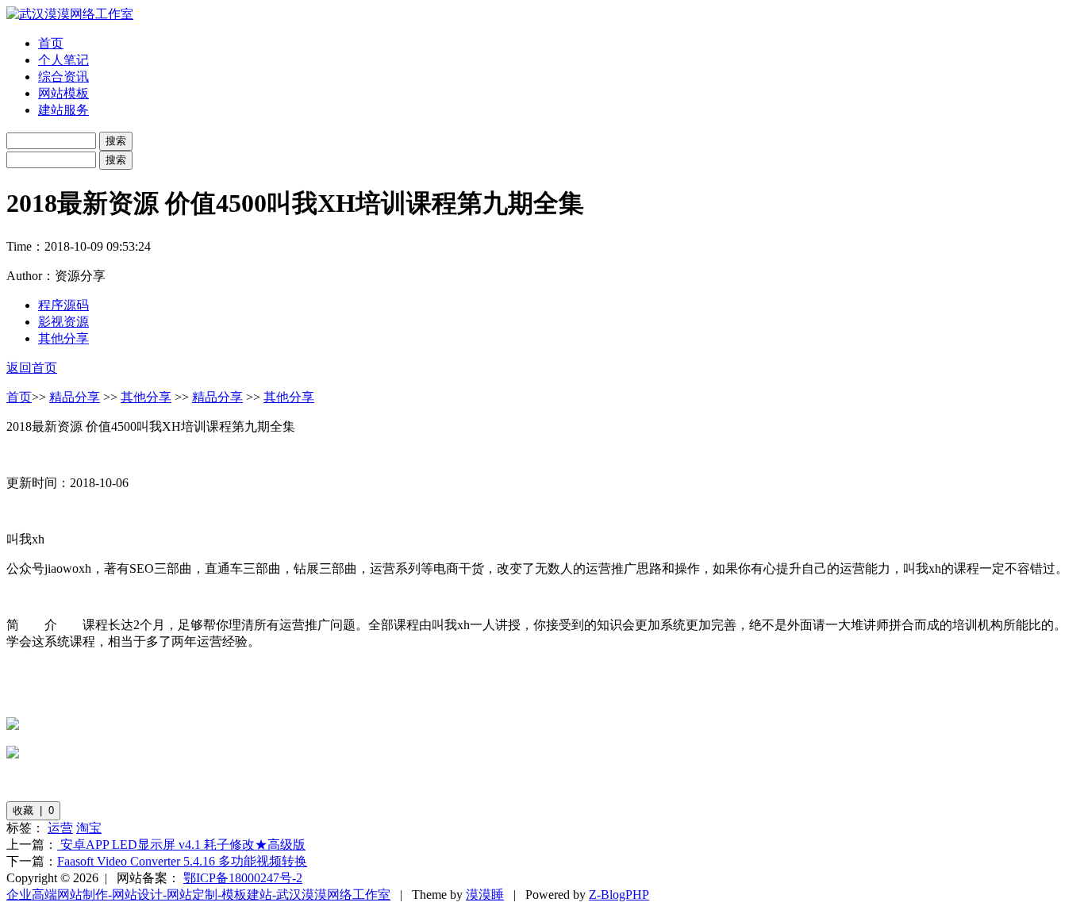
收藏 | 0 (33, 810)
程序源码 (63, 305)
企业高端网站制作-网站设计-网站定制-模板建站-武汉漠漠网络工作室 (198, 894)
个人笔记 (63, 60)
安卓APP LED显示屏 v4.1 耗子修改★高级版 (181, 844)
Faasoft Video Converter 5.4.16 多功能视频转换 (182, 861)
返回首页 (31, 367)
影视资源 (63, 321)
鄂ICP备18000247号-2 (242, 878)
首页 (50, 43)
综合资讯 (63, 76)
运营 (60, 828)
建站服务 (63, 110)
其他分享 (63, 338)
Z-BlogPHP (619, 894)
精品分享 (74, 397)
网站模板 (63, 93)
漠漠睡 (485, 894)
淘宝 (89, 828)
